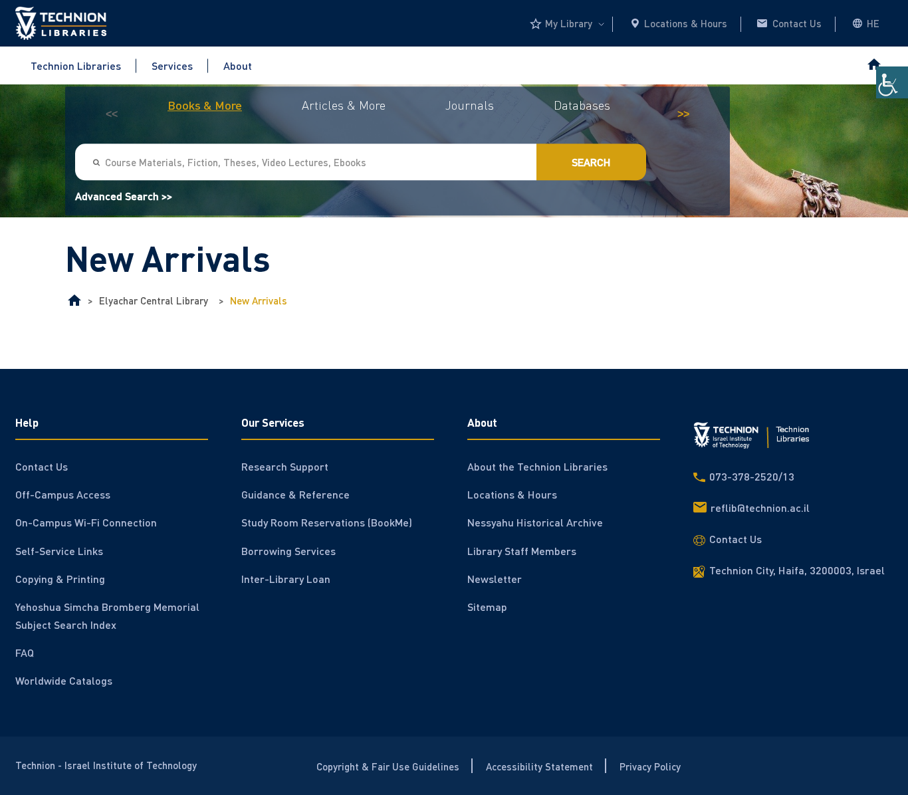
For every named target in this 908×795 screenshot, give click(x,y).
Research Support (284, 466)
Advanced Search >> (123, 196)
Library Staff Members (521, 551)
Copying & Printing (60, 579)
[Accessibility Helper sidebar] (892, 82)
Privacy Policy (650, 765)
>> (683, 114)
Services (172, 65)
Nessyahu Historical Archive (535, 522)
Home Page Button (873, 65)
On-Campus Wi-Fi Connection (86, 522)
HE (873, 23)
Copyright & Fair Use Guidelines (387, 765)
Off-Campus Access (62, 494)
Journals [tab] (469, 105)
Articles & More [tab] (344, 105)
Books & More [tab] (205, 105)
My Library (568, 23)
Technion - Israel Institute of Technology (106, 765)
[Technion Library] (74, 300)
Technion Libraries (76, 65)
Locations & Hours (685, 23)
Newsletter (494, 579)
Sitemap (487, 607)
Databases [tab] (582, 105)
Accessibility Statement (539, 765)
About (237, 65)
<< (112, 114)
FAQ (24, 652)
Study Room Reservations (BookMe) (326, 522)
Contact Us (797, 23)
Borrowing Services (288, 551)
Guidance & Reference (295, 494)
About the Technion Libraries (537, 466)
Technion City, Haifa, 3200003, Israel (797, 570)
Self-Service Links (59, 551)
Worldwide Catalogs (63, 680)
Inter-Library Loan (285, 579)
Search (591, 163)
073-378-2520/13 (751, 476)
